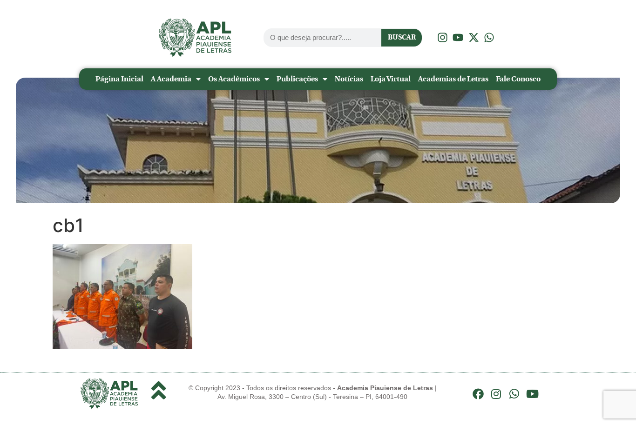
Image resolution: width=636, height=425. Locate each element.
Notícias (349, 78)
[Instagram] (496, 394)
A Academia (171, 78)
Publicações (297, 78)
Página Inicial (119, 78)
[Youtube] (532, 394)
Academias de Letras (453, 78)
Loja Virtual (391, 78)
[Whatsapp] (514, 394)
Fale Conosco (518, 78)
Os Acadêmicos (234, 78)
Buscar (402, 37)
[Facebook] (478, 394)
